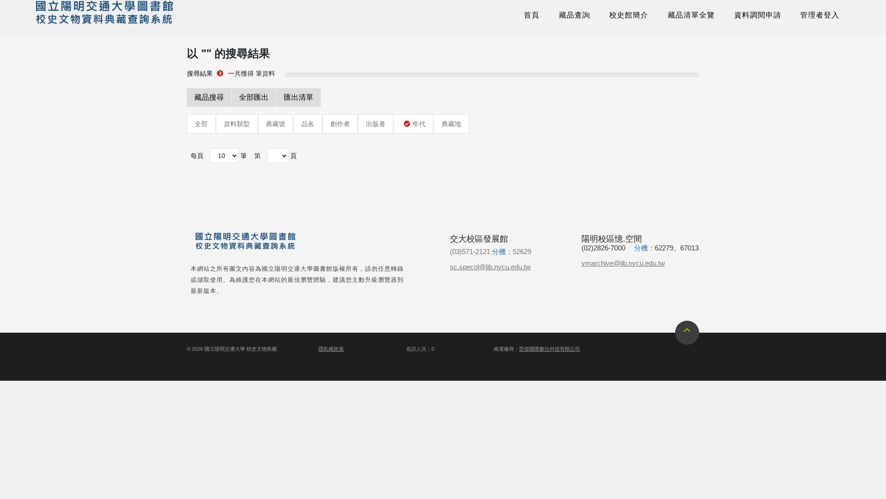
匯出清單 (298, 97)
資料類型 (237, 124)
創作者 (340, 124)
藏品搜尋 (209, 97)
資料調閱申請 (757, 15)
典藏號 (275, 124)
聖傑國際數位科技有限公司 (549, 349)
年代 (419, 124)
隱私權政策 (331, 349)
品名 (307, 124)
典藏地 (451, 124)
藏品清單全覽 (691, 15)
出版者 (375, 124)
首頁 (531, 15)
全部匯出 (254, 97)
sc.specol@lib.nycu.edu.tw (490, 267)
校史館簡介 (628, 15)
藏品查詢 (574, 15)
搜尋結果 (200, 73)
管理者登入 (819, 15)
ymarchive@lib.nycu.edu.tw (623, 263)
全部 (201, 124)
